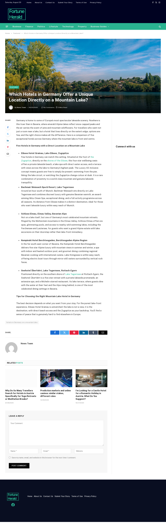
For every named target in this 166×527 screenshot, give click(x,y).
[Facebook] (7, 127)
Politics (41, 26)
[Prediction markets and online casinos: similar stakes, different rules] (56, 378)
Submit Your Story (65, 2)
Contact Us (50, 2)
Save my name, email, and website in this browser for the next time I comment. (44, 458)
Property (82, 26)
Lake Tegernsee (73, 274)
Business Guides (99, 26)
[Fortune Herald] (17, 14)
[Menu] (7, 26)
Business (17, 26)
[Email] (7, 153)
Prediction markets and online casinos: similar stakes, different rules (55, 393)
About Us (38, 2)
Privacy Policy (95, 2)
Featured (14, 87)
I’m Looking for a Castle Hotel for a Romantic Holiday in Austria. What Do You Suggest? (91, 394)
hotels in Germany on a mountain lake (21, 322)
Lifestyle (53, 26)
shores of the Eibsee (57, 160)
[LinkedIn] (7, 140)
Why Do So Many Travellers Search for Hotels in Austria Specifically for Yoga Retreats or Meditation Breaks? (20, 394)
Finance (29, 26)
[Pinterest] (7, 147)
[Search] (159, 26)
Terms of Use (81, 2)
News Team (21, 107)
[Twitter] (7, 133)
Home (29, 2)
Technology (68, 26)
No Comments (49, 107)
